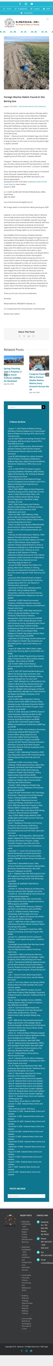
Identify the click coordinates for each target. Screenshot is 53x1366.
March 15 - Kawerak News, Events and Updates (26, 1096)
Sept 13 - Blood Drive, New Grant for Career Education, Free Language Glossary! (24, 1074)
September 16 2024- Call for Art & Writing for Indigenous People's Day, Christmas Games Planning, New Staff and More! (25, 780)
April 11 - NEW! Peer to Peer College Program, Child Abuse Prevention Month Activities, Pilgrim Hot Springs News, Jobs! (26, 924)
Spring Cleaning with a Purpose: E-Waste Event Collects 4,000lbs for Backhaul (13, 374)
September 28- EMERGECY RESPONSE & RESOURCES (23, 884)
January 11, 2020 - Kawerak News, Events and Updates (25, 1104)
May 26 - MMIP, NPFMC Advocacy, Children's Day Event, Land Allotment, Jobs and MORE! (25, 907)
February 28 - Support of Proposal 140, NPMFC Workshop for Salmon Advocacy (26, 917)
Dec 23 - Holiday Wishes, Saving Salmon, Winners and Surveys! (23, 1054)
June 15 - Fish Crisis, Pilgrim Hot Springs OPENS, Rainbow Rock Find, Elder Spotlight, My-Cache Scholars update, (26, 985)
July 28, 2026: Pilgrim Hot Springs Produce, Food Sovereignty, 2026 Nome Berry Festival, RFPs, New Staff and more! (26, 441)
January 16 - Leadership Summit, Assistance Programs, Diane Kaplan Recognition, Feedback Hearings (26, 939)
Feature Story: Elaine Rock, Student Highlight (25, 1088)
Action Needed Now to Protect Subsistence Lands (24, 847)
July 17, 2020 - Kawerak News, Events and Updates (24, 1168)
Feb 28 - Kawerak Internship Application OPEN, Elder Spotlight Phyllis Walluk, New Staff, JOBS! (26, 1044)
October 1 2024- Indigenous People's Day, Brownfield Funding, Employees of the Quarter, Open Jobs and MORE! (25, 787)
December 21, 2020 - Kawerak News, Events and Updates (26, 1112)
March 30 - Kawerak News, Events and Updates (26, 1091)
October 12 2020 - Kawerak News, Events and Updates (25, 1137)
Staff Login (44, 1347)
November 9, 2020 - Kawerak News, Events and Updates (26, 1127)
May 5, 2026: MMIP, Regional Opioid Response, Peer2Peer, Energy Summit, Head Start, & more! (26, 490)
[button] (6, 375)
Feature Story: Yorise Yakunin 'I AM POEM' (24, 1101)
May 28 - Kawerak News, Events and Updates (25, 1083)
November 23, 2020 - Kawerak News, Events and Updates (26, 1122)
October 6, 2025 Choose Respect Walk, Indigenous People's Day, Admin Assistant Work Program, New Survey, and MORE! (26, 633)
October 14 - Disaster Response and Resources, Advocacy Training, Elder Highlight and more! (26, 889)
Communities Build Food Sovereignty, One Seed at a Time (26, 1323)
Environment (23, 106)
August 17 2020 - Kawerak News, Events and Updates (25, 1158)
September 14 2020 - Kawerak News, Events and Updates (26, 1147)
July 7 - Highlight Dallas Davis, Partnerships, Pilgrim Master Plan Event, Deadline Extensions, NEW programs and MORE (26, 901)
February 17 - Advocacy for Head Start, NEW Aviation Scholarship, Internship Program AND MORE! (25, 931)
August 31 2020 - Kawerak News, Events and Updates (25, 1152)
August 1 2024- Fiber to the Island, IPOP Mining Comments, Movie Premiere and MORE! (26, 811)
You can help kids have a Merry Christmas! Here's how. (24, 950)
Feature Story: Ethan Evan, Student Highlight (25, 1093)
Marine (31, 106)
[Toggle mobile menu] (47, 19)
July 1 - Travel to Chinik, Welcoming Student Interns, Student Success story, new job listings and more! (25, 977)
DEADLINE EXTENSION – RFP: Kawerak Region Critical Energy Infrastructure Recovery (26, 1232)
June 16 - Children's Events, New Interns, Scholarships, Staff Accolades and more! (23, 912)
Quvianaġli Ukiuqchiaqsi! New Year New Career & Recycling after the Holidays (26, 945)
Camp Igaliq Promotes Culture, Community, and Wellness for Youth (26, 1282)
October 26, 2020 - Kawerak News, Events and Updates (25, 1132)
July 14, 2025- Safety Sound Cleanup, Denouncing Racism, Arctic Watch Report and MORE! (25, 666)
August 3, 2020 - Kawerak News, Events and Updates (24, 1163)
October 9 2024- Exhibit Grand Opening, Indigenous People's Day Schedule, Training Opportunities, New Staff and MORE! (24, 772)
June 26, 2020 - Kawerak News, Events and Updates (24, 1173)
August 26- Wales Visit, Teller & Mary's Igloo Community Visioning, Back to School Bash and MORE (26, 651)
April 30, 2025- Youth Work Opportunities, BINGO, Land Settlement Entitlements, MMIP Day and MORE (26, 724)
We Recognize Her (15, 1098)
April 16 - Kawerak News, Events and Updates (25, 1086)
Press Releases (40, 106)
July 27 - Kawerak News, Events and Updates (25, 1078)
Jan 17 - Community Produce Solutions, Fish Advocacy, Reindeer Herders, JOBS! (25, 1049)
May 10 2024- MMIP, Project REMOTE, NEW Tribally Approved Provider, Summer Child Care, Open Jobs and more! (26, 818)
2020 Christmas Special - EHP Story (21, 1109)
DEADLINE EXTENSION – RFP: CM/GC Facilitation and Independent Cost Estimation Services (26, 1258)
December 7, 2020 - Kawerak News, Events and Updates (26, 1117)
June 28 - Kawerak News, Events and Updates (25, 1081)
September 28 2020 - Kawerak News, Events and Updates (26, 1142)
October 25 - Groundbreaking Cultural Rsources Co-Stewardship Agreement (26, 895)
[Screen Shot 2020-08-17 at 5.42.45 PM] (26, 62)
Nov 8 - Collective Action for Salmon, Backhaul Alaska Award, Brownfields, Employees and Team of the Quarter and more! (26, 1060)
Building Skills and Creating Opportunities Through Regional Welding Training (26, 1304)
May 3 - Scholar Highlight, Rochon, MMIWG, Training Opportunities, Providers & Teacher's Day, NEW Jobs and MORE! (25, 1002)
